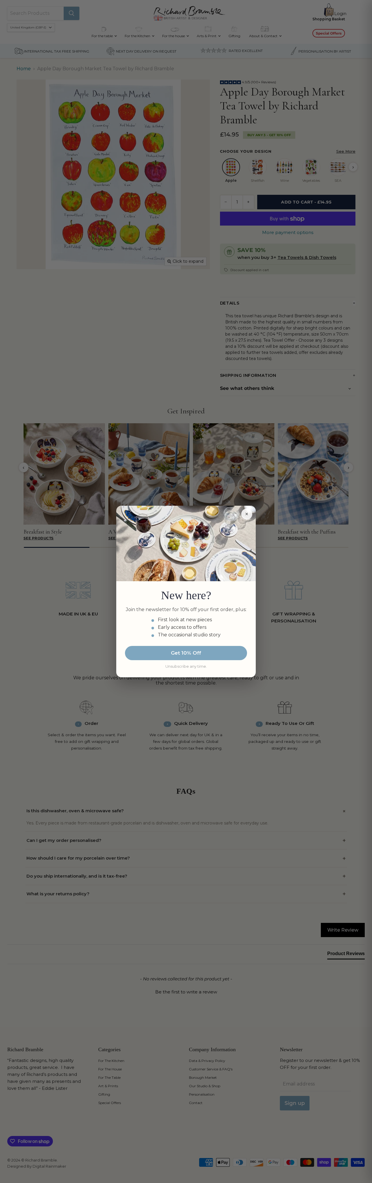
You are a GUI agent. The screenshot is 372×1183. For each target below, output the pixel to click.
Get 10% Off (186, 653)
